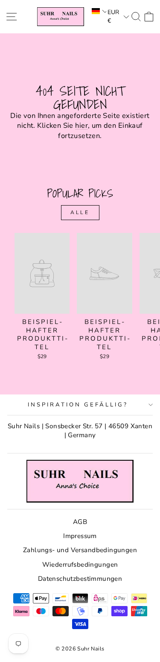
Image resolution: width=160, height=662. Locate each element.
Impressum (80, 536)
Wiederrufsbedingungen (80, 564)
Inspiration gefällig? (78, 405)
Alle (79, 212)
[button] (98, 11)
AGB (80, 522)
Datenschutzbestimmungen (80, 578)
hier (81, 125)
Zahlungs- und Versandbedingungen (80, 550)
